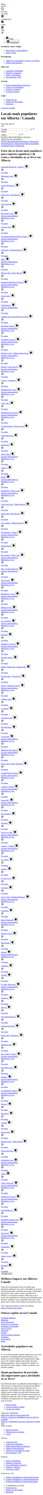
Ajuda (11, 39)
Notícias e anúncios (13, 90)
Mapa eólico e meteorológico (17, 51)
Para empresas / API (13, 77)
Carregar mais (7, 1273)
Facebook (35, 1477)
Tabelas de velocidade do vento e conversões (23, 61)
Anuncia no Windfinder (15, 87)
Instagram (35, 1479)
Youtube (34, 1482)
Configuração (14, 42)
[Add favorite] (26, 166)
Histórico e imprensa (13, 73)
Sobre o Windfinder (13, 75)
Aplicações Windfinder (14, 71)
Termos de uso (11, 100)
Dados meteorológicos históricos (18, 85)
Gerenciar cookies (12, 92)
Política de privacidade (14, 102)
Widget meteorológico (14, 63)
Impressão (9, 104)
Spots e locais (11, 53)
